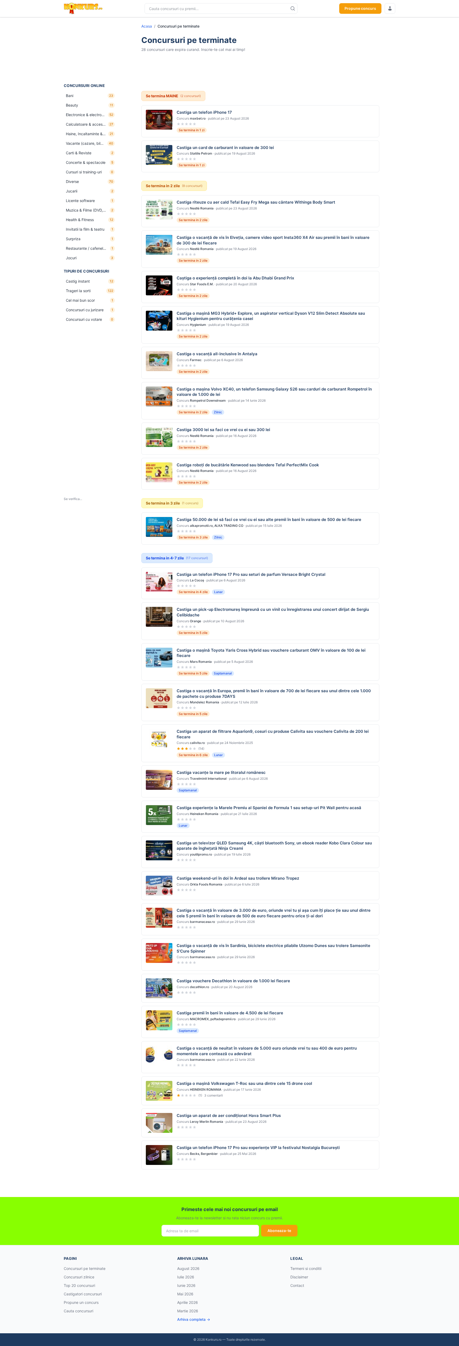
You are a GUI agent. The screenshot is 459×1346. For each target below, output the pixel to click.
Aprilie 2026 (187, 1302)
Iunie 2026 (186, 1285)
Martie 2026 (187, 1311)
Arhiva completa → (193, 1319)
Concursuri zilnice (79, 1277)
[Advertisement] (90, 50)
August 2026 (188, 1268)
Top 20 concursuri (79, 1285)
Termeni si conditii (305, 1268)
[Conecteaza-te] (390, 8)
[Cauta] (292, 8)
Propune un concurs (81, 1302)
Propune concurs (360, 8)
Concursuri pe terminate (84, 1268)
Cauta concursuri (78, 1311)
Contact (297, 1285)
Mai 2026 (185, 1294)
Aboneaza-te (279, 1230)
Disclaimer (299, 1277)
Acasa (146, 26)
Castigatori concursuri (83, 1294)
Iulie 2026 (185, 1277)
